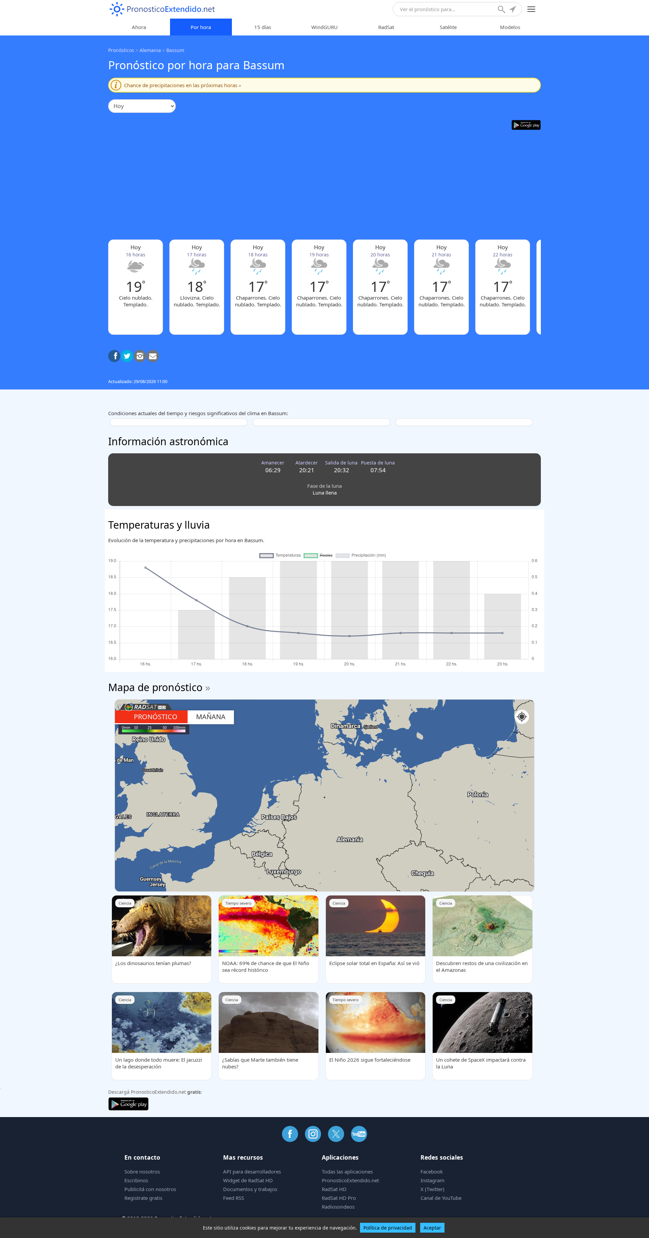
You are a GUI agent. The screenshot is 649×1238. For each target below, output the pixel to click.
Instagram (432, 1180)
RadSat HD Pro (339, 1197)
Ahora (139, 27)
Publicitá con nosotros (150, 1189)
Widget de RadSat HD (248, 1180)
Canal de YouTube (440, 1197)
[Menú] (531, 9)
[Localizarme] (513, 10)
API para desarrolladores (252, 1171)
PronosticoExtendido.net (350, 1180)
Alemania (150, 50)
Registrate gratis (143, 1197)
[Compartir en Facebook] (114, 356)
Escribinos (136, 1180)
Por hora (201, 27)
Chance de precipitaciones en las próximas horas (182, 85)
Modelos (510, 27)
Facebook (431, 1171)
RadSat (386, 27)
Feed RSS (233, 1197)
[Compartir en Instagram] (140, 356)
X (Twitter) (432, 1189)
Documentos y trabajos (250, 1189)
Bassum (175, 50)
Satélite (448, 27)
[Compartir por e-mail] (153, 356)
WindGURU (324, 27)
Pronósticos (121, 50)
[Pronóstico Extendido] (162, 9)
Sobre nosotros (142, 1171)
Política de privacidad (387, 1227)
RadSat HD (334, 1189)
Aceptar (432, 1227)
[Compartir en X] (127, 356)
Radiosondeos (338, 1206)
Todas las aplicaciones (347, 1171)
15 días (262, 27)
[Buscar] (502, 10)
